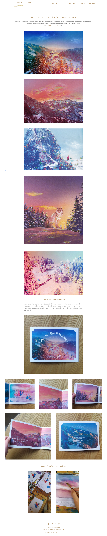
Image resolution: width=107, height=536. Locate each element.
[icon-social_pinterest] (53, 524)
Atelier (83, 3)
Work (54, 3)
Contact (92, 3)
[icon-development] (57, 523)
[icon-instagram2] (48, 524)
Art (61, 3)
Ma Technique (71, 3)
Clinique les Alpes (53, 25)
